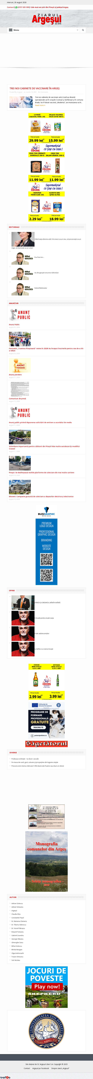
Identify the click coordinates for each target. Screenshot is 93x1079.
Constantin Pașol (18, 918)
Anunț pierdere (15, 374)
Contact (10, 7)
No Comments (43, 92)
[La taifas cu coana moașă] (23, 649)
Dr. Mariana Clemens (19, 921)
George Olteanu (17, 939)
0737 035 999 (23, 7)
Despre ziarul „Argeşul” (60, 1068)
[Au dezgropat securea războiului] (23, 272)
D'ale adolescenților (42, 633)
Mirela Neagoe (17, 949)
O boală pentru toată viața (44, 618)
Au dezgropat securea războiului (46, 272)
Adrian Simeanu (17, 907)
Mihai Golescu (17, 946)
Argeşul (19, 92)
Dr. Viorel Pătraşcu (18, 928)
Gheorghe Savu (17, 942)
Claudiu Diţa (16, 914)
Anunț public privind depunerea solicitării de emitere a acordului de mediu (40, 422)
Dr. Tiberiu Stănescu (19, 925)
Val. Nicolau (16, 960)
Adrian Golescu (17, 903)
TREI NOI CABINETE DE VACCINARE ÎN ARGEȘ (34, 88)
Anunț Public (14, 324)
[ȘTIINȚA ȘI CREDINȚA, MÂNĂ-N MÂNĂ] (23, 602)
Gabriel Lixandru (18, 935)
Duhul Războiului (41, 288)
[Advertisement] (46, 50)
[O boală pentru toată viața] (23, 618)
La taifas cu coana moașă (44, 649)
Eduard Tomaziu (17, 932)
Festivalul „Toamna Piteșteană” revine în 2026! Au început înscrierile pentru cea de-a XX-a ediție (46, 349)
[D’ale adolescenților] (23, 633)
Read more (39, 105)
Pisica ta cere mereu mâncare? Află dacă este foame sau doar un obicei (38, 766)
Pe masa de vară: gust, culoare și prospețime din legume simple (35, 762)
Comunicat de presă (17, 398)
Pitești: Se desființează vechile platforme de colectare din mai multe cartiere (41, 472)
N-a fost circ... (39, 257)
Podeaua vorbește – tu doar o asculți (25, 759)
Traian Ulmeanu (17, 957)
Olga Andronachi (18, 953)
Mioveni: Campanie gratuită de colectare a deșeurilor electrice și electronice (41, 496)
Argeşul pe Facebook (40, 1068)
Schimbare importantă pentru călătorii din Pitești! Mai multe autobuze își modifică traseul (44, 447)
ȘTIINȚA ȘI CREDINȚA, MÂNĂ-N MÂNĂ (47, 602)
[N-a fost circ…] (23, 257)
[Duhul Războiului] (23, 288)
